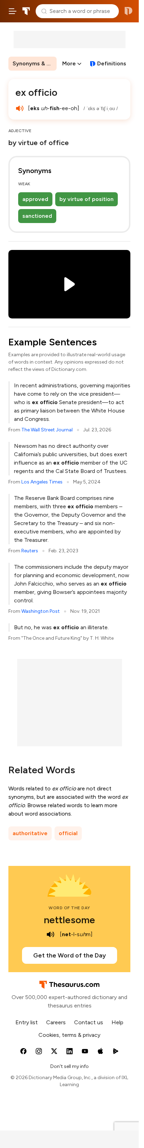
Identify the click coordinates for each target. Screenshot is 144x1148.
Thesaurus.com (26, 11)
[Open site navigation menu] (12, 11)
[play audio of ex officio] (19, 108)
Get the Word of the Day (69, 955)
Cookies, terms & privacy (69, 1035)
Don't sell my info (69, 1066)
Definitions (111, 63)
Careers (56, 1022)
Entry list (26, 1022)
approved (35, 199)
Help (117, 1022)
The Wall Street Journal (47, 430)
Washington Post (40, 611)
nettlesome (69, 920)
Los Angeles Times (42, 482)
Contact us (88, 1022)
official (68, 833)
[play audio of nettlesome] (50, 934)
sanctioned (37, 216)
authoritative (30, 833)
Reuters (29, 551)
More (69, 63)
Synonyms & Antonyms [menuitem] (35, 63)
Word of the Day (69, 907)
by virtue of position (86, 199)
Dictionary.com (128, 11)
